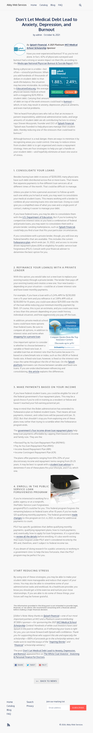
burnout (68, 101)
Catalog (44, 5)
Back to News (48, 681)
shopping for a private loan (27, 336)
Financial (18, 645)
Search (30, 702)
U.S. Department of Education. (37, 217)
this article (33, 371)
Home (34, 5)
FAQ (60, 5)
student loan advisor (60, 464)
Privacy (30, 706)
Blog (52, 5)
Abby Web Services (75, 724)
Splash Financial (38, 44)
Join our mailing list (55, 701)
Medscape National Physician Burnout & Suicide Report (45, 63)
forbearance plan (22, 242)
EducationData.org (26, 88)
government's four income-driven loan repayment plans (45, 430)
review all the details (26, 536)
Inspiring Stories (57, 641)
